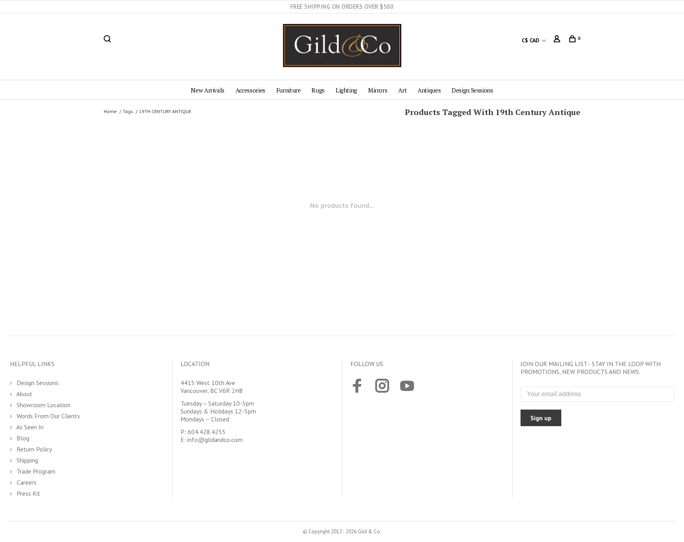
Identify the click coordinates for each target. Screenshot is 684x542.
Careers (25, 482)
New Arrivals (207, 90)
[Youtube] (407, 387)
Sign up (540, 418)
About (23, 394)
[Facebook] (357, 387)
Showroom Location (42, 405)
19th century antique (165, 111)
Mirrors (377, 90)
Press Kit (27, 493)
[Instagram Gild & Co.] (382, 387)
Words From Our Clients (47, 416)
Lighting (346, 90)
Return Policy (33, 449)
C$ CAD (531, 40)
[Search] (108, 40)
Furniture (288, 90)
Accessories (250, 90)
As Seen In (29, 427)
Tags (128, 111)
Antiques (429, 90)
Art (402, 90)
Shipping (26, 460)
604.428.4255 (207, 432)
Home (110, 111)
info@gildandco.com (215, 440)
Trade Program (35, 471)
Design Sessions (472, 90)
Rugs (318, 90)
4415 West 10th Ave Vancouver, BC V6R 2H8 (211, 387)
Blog (22, 438)
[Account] (557, 40)
